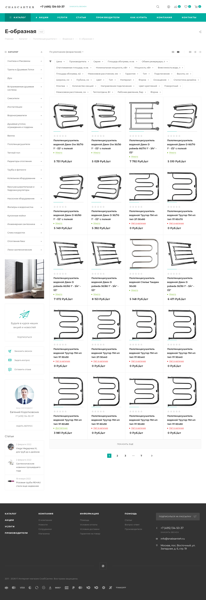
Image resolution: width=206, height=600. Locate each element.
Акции (9, 520)
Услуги (10, 526)
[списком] (195, 52)
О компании (45, 520)
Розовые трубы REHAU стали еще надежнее (28, 484)
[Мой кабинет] (168, 7)
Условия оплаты (88, 524)
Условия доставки (89, 529)
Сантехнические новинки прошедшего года (28, 467)
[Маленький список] (173, 52)
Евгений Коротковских (24, 412)
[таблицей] (200, 52)
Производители (16, 533)
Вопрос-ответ (132, 524)
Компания (45, 513)
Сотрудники (45, 529)
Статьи (9, 436)
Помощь (84, 520)
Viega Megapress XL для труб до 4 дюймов (28, 450)
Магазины (44, 533)
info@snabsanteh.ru (173, 538)
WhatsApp (103, 566)
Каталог (11, 513)
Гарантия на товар (90, 533)
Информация (89, 513)
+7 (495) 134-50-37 (52, 6)
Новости (43, 524)
